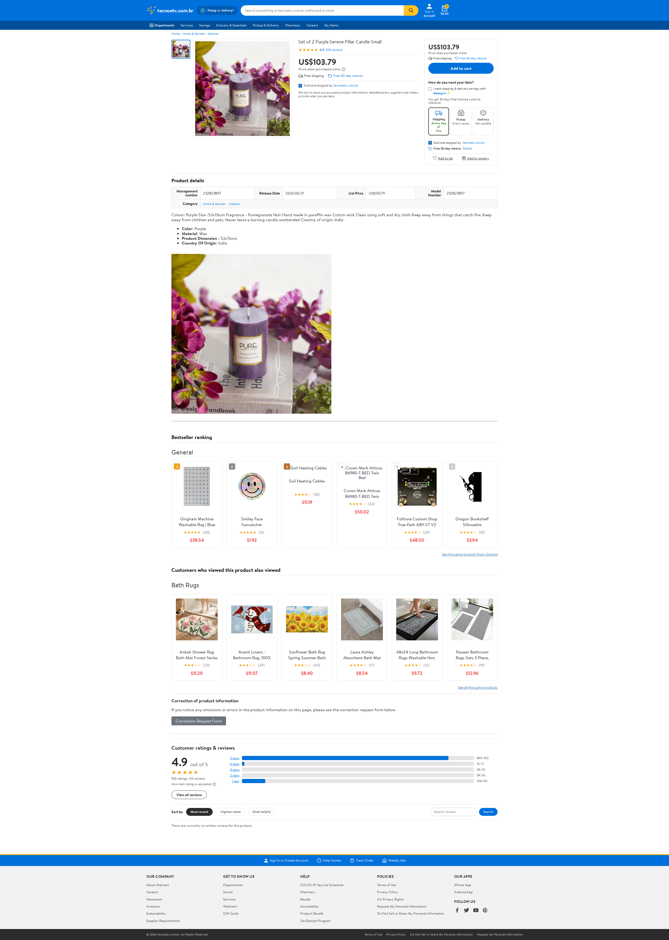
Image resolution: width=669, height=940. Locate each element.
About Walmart (157, 884)
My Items (331, 25)
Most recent (199, 811)
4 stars (234, 764)
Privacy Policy (387, 892)
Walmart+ (230, 906)
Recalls (305, 899)
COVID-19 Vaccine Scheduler (322, 884)
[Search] (411, 10)
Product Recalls (311, 913)
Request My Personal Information (401, 906)
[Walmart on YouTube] (476, 910)
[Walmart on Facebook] (457, 910)
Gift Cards (230, 913)
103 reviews (334, 50)
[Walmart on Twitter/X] (466, 910)
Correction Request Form (199, 721)
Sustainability (156, 913)
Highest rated (230, 811)
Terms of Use (386, 884)
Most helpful (261, 811)
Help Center (332, 860)
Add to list (445, 158)
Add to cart (461, 68)
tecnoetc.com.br (345, 85)
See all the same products (478, 687)
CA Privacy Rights (390, 899)
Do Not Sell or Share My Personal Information (410, 913)
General (213, 33)
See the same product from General (470, 554)
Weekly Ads (397, 860)
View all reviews (189, 794)
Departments (164, 25)
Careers (312, 25)
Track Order (365, 860)
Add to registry (478, 158)
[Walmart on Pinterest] (485, 910)
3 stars (234, 770)
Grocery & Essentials (231, 25)
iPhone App (462, 884)
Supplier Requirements (163, 920)
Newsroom (154, 899)
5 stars (234, 758)
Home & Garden (194, 33)
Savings (204, 25)
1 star (235, 781)
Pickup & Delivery (266, 25)
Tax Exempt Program (315, 920)
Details (467, 148)
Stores (228, 892)
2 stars (234, 775)
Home (175, 33)
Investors (153, 906)
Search (488, 811)
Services (187, 25)
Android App (463, 892)
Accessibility (309, 906)
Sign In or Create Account (289, 860)
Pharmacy (292, 25)
